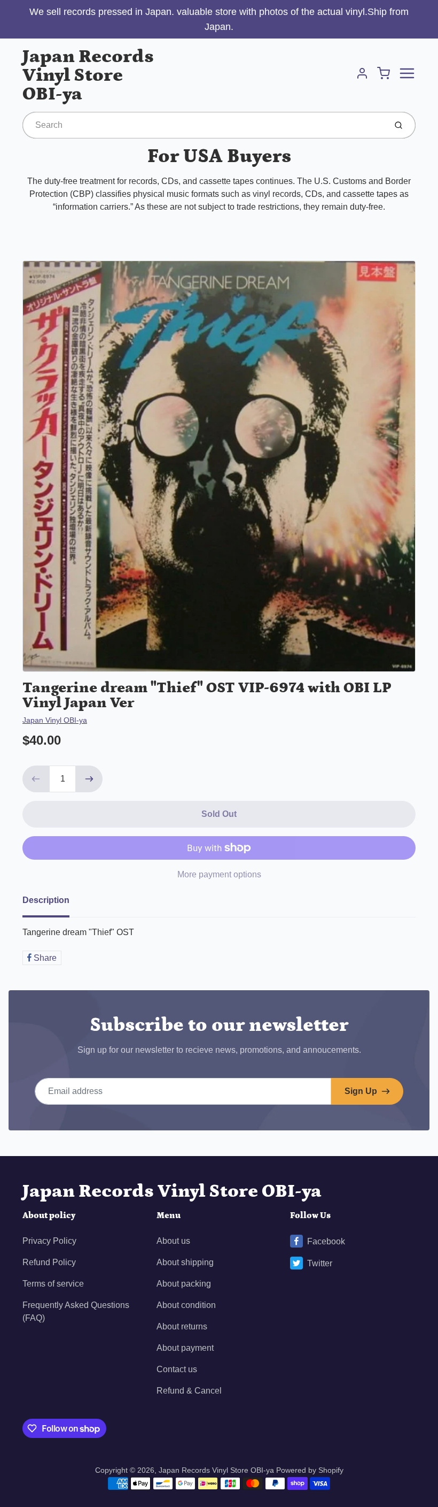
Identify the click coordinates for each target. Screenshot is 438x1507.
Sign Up (361, 1091)
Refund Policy (49, 1262)
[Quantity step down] (35, 779)
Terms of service (53, 1283)
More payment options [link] (219, 874)
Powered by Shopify (309, 1470)
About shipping (185, 1262)
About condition (186, 1305)
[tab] (52, 903)
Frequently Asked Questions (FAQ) (75, 1311)
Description (45, 900)
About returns (182, 1326)
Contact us (177, 1369)
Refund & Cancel (189, 1390)
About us (173, 1240)
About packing (184, 1283)
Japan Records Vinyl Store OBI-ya (88, 75)
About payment (185, 1347)
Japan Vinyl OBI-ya (54, 720)
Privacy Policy (49, 1240)
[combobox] (203, 125)
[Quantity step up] (89, 779)
